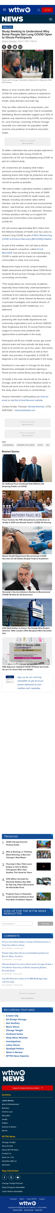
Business (5, 1108)
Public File (38, 1210)
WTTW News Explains (18, 1056)
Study (40, 445)
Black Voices (12, 1026)
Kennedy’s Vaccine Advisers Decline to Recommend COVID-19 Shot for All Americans (26, 593)
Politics (5, 1123)
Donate (47, 9)
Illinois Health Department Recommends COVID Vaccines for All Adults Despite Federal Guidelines (25, 557)
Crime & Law (7, 1111)
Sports (4, 1130)
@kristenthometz (36, 406)
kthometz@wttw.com (25, 410)
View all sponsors (27, 143)
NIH (47, 445)
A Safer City (12, 1015)
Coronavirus (8, 445)
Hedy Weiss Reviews (17, 1037)
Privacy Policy (18, 1210)
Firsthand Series (14, 1034)
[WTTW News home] (12, 19)
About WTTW (31, 1199)
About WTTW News (10, 1149)
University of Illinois (25, 445)
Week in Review (14, 1052)
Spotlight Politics (15, 1048)
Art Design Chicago (16, 1019)
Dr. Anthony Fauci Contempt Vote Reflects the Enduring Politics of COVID (23, 485)
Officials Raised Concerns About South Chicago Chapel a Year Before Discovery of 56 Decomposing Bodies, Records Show (27, 967)
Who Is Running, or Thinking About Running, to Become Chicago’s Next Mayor (19, 854)
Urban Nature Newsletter (12, 1191)
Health (7, 27)
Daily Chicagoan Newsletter (13, 1187)
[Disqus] (27, 727)
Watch (22, 1199)
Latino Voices (13, 1045)
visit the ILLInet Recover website (27, 400)
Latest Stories (8, 1100)
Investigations (13, 1041)
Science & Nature (9, 1126)
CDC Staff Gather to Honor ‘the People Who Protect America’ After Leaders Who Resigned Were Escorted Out (26, 631)
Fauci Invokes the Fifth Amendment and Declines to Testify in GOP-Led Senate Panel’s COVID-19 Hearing (26, 521)
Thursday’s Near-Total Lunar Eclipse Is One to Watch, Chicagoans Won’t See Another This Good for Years (19, 868)
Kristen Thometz (9, 41)
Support (42, 1199)
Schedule (13, 1199)
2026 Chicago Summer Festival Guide (17, 843)
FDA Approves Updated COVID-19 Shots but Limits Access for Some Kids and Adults (25, 668)
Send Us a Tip (8, 1157)
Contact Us (6, 1153)
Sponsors (6, 1164)
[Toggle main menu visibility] (4, 9)
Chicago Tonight (14, 1030)
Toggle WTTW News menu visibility (52, 19)
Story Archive (7, 1146)
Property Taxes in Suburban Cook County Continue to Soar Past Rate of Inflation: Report (20, 896)
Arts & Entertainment (10, 1104)
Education (6, 1115)
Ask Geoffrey (13, 1023)
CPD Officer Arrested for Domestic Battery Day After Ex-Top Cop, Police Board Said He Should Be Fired (20, 883)
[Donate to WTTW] (27, 1203)
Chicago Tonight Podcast (12, 1183)
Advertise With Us (9, 1161)
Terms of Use (28, 1210)
